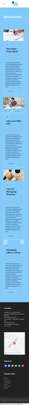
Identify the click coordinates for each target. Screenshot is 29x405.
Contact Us (7, 386)
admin (11, 54)
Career (6, 388)
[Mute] (18, 111)
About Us (6, 379)
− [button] (6, 336)
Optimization (9, 57)
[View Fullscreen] (6, 340)
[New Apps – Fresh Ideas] (13, 35)
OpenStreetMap (19, 352)
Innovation (11, 56)
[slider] (21, 111)
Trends (8, 202)
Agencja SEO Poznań (11, 352)
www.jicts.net (7, 326)
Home (5, 377)
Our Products (7, 383)
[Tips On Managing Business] (13, 175)
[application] (13, 111)
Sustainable (16, 57)
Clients (6, 384)
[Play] (5, 111)
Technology (16, 258)
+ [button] (6, 334)
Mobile (11, 128)
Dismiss (25, 404)
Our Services (7, 381)
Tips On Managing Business (11, 192)
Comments (10, 59)
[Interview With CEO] (13, 103)
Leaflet (5, 352)
